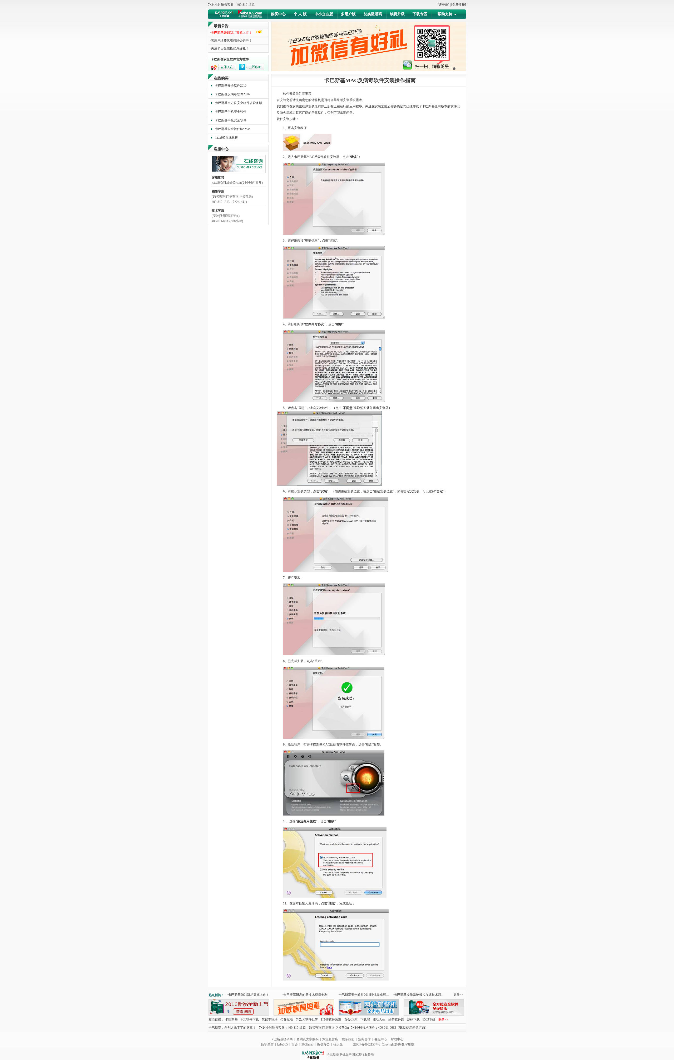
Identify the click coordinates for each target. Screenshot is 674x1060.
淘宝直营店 (330, 1039)
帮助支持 (445, 14)
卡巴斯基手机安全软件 (230, 111)
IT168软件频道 (331, 1019)
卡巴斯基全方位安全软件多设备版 (238, 103)
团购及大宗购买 (307, 1039)
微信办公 (323, 1044)
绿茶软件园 (396, 1019)
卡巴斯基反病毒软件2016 (232, 94)
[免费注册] (458, 5)
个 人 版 (300, 14)
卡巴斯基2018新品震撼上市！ (231, 32)
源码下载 (413, 1019)
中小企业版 (324, 14)
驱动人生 (379, 1019)
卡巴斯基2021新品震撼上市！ (248, 995)
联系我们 (348, 1039)
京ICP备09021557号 (366, 1044)
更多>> (458, 994)
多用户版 (348, 14)
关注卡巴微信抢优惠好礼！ (229, 48)
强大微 (338, 1044)
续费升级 (397, 14)
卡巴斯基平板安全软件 (230, 120)
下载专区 (420, 14)
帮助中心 (397, 1039)
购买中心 (278, 14)
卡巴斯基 (231, 1019)
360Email (307, 1044)
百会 (295, 1044)
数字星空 (267, 1044)
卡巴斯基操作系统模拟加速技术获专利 (420, 995)
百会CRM (351, 1019)
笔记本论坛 (269, 1019)
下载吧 (365, 1019)
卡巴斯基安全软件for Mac (232, 129)
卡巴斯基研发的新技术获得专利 (305, 995)
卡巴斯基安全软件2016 (230, 85)
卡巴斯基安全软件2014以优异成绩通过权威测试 (364, 995)
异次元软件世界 (307, 1019)
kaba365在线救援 (226, 137)
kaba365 (282, 1044)
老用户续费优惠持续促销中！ (231, 40)
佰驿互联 (286, 1019)
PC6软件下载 (250, 1019)
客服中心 (380, 1039)
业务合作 (364, 1039)
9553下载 (429, 1019)
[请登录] (443, 5)
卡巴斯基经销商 (282, 1039)
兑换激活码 (373, 14)
